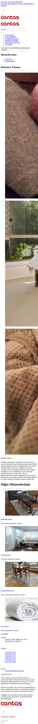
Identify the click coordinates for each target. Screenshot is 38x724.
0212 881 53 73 (10, 660)
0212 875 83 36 (10, 658)
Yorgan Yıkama (5, 626)
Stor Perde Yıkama (6, 555)
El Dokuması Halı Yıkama (7, 590)
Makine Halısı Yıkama (6, 519)
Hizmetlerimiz (9, 61)
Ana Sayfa (8, 59)
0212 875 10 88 (10, 662)
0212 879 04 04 (10, 652)
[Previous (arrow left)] (2, 722)
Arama (3, 29)
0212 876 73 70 (10, 656)
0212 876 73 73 (10, 654)
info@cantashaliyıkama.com (14, 671)
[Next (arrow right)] (3, 722)
